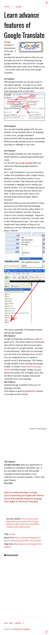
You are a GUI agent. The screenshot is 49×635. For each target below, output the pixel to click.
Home (6, 7)
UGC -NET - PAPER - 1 (14, 623)
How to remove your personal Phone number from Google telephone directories (22, 521)
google (19, 7)
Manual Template (22, 629)
